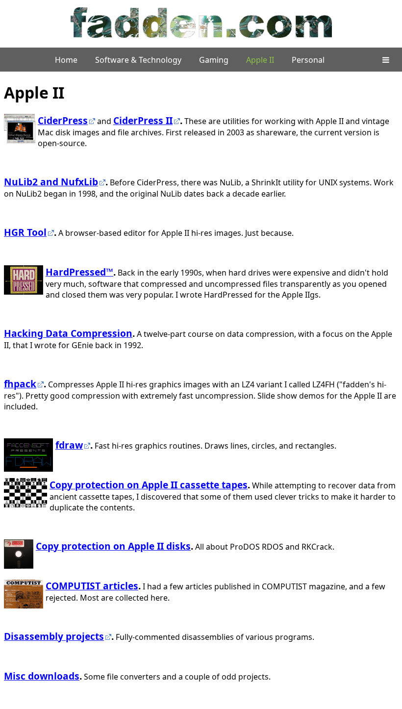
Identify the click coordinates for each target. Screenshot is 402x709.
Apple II (260, 59)
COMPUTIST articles (92, 585)
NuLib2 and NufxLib (51, 181)
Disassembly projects (54, 636)
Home (66, 59)
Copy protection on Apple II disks (113, 546)
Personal (308, 59)
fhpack (20, 383)
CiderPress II (143, 120)
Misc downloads (41, 676)
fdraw (69, 445)
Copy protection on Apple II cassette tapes (149, 484)
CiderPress (63, 120)
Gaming (213, 59)
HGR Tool (25, 232)
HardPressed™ (79, 272)
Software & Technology (138, 59)
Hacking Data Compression (68, 333)
